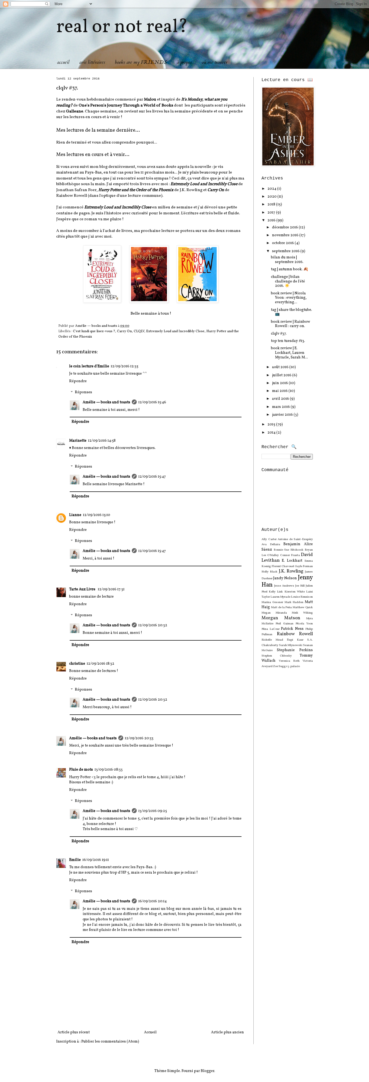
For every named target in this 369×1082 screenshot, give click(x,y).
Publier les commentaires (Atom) (110, 1041)
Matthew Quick (303, 607)
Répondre (78, 381)
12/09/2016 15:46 (152, 402)
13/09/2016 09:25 (152, 811)
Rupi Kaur (295, 640)
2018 (271, 204)
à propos (184, 62)
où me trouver (214, 62)
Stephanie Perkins (295, 650)
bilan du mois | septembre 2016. (287, 260)
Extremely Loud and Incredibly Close (175, 331)
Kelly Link (276, 592)
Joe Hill (300, 586)
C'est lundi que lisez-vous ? (94, 331)
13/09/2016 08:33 (109, 769)
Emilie (75, 860)
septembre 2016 (286, 251)
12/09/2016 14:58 (102, 440)
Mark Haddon (294, 602)
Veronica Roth (289, 661)
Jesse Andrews (284, 586)
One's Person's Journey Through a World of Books (126, 105)
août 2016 (280, 367)
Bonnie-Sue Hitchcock (288, 550)
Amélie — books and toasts (106, 402)
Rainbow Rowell (295, 634)
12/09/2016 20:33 (139, 738)
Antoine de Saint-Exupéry (295, 539)
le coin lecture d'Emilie (89, 366)
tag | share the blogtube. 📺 (291, 312)
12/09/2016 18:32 (100, 663)
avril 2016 (281, 398)
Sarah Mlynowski (291, 645)
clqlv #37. (279, 333)
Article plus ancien (227, 1032)
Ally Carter (269, 539)
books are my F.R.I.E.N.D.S (141, 62)
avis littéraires (92, 62)
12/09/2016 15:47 (152, 476)
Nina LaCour (270, 629)
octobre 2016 (283, 243)
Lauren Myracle (280, 597)
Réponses (83, 392)
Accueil (150, 1032)
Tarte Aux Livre (82, 589)
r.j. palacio (293, 666)
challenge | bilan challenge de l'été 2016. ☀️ (288, 281)
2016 (271, 220)
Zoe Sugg (279, 666)
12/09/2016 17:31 (111, 589)
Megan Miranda (274, 613)
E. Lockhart (292, 560)
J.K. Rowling (291, 571)
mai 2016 (280, 391)
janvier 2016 (283, 414)
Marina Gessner (272, 602)
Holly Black (269, 572)
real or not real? (122, 27)
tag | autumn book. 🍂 (289, 269)
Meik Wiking (302, 613)
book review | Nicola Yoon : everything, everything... (289, 298)
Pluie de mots (81, 769)
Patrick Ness (292, 628)
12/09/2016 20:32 (152, 625)
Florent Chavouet (282, 566)
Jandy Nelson (285, 578)
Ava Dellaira (270, 544)
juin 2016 (280, 383)
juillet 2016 (282, 375)
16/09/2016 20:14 (152, 901)
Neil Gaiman (284, 623)
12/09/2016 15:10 (96, 515)
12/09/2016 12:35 (124, 366)
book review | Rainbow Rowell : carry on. (290, 324)
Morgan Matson (280, 618)
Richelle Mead (272, 640)
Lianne (75, 515)
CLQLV (139, 331)
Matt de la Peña (281, 607)
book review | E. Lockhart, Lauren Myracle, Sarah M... (289, 353)
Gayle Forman (304, 566)
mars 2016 (281, 407)
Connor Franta (290, 555)
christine (77, 663)
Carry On (124, 331)
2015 (271, 424)
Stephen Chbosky (276, 656)
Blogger (207, 1071)
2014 (271, 432)
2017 (271, 212)
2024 (272, 188)
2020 (272, 196)
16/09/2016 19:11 (95, 860)
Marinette (77, 440)
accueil (63, 62)
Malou (150, 99)
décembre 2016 (285, 227)
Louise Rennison (302, 597)
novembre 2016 (285, 235)
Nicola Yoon (304, 623)
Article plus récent (74, 1032)
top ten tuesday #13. (288, 341)
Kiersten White (294, 592)
